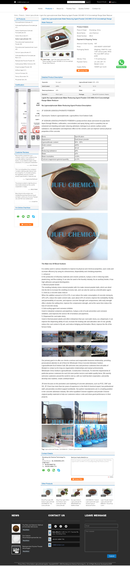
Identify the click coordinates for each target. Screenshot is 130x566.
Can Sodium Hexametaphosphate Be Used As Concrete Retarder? (32, 537)
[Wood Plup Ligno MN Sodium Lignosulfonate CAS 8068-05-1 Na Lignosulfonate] (48, 492)
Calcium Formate (20, 73)
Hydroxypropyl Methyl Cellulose (24, 64)
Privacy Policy (22, 564)
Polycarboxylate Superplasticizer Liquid (26, 47)
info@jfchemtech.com (23, 2)
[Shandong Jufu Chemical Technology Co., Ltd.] (25, 8)
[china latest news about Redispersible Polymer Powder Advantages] (16, 550)
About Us (60, 8)
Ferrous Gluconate (20, 76)
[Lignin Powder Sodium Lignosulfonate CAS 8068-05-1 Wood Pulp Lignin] (107, 492)
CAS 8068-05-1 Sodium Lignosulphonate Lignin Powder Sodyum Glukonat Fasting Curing (92, 503)
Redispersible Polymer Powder (23, 60)
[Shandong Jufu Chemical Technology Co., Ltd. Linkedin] (55, 526)
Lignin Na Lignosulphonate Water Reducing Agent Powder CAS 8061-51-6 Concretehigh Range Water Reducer (58, 61)
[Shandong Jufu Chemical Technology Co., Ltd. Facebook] (61, 526)
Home (40, 8)
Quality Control (84, 8)
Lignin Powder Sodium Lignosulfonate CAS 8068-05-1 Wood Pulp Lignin (107, 502)
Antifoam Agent (19, 70)
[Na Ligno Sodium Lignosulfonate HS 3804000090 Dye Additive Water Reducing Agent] (78, 492)
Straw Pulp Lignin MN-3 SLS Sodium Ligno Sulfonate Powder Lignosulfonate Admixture (62, 503)
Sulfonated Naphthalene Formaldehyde (26, 25)
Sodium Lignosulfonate (32, 15)
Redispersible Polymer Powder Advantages (32, 547)
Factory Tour (70, 8)
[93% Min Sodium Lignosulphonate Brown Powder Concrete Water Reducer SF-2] (57, 38)
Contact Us (96, 8)
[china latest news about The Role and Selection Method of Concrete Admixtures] (16, 528)
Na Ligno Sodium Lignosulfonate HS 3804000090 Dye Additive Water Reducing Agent (76, 503)
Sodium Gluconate (20, 36)
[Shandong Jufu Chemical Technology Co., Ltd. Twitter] (66, 526)
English (113, 2)
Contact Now (83, 70)
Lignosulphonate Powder (52, 449)
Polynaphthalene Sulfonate (22, 22)
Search (88, 2)
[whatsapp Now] (121, 63)
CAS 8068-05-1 (64, 449)
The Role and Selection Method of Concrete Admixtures (32, 526)
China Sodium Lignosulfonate (35, 564)
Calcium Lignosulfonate (22, 52)
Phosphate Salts (19, 79)
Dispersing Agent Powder (22, 67)
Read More (26, 530)
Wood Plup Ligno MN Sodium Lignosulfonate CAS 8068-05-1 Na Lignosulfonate (47, 502)
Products (49, 8)
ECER (110, 564)
